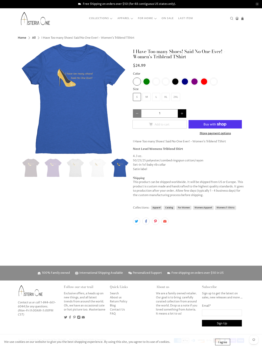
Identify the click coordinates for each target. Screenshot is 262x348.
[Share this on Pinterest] (155, 221)
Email (206, 306)
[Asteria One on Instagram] (79, 318)
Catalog (169, 207)
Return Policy (118, 301)
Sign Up (222, 323)
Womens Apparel (203, 207)
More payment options (215, 133)
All (34, 37)
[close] (257, 4)
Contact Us (117, 309)
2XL (175, 97)
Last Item (185, 18)
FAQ (113, 313)
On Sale (167, 18)
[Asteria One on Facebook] (70, 318)
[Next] (123, 99)
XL (165, 97)
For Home (145, 18)
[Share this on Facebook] (146, 221)
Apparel (123, 18)
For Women (184, 207)
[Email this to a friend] (165, 221)
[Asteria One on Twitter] (65, 318)
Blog (113, 305)
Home (22, 37)
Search (114, 293)
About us (116, 297)
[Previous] (24, 99)
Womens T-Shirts (225, 207)
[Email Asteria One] (83, 318)
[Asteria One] (35, 18)
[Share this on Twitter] (136, 221)
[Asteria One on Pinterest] (74, 318)
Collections (99, 18)
